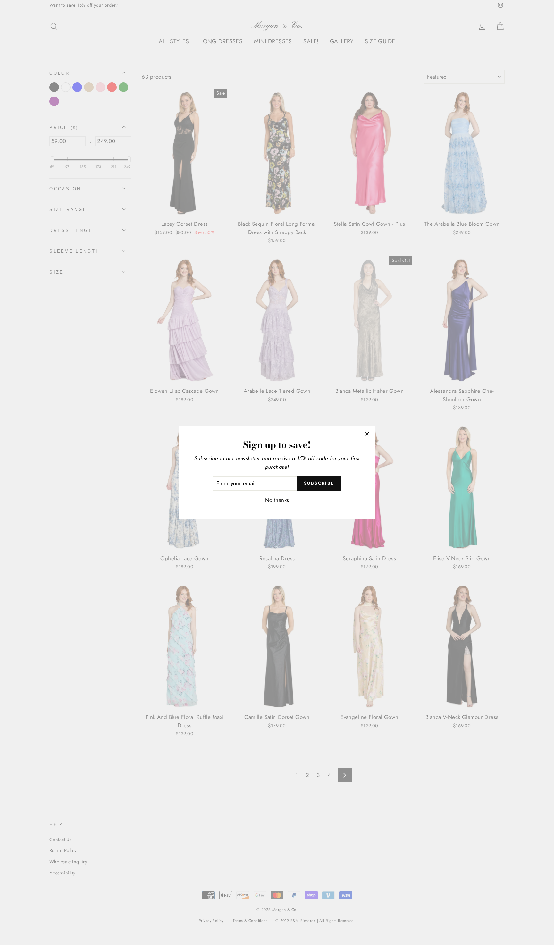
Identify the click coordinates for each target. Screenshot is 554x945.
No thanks (277, 500)
